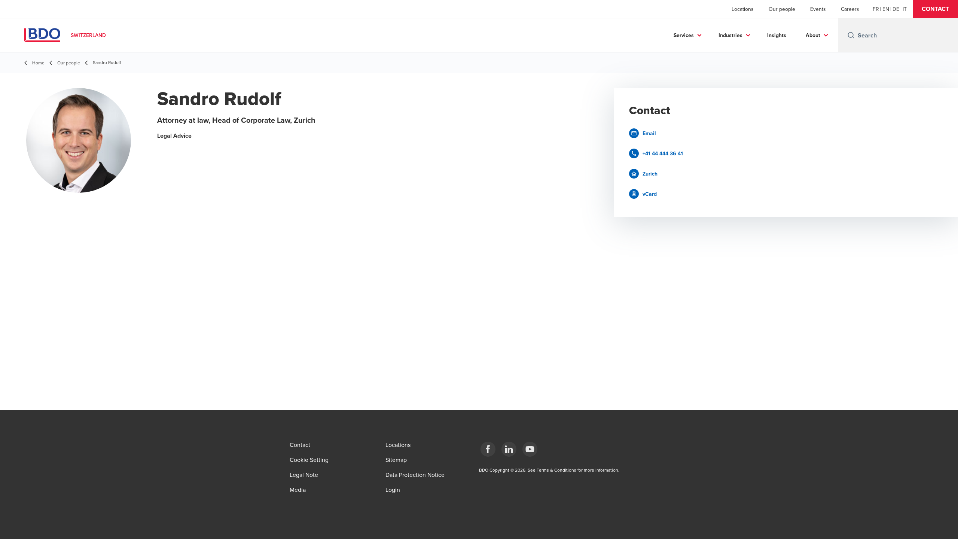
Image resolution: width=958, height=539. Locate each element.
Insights (776, 35)
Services (684, 35)
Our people (782, 9)
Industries (730, 35)
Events (818, 9)
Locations (743, 9)
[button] (935, 9)
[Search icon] (851, 35)
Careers (850, 9)
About (813, 35)
